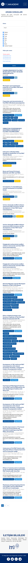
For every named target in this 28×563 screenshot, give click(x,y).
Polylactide (6, 333)
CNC (12, 117)
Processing (14, 120)
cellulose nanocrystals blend (10, 338)
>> (8, 505)
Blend (16, 117)
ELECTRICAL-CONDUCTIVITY (10, 302)
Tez (5, 42)
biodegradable (14, 143)
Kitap (5, 38)
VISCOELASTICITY (7, 310)
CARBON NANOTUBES (17, 299)
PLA (4, 117)
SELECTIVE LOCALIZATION (9, 348)
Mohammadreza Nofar (8, 77)
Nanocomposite (7, 120)
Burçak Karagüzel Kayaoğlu (10, 163)
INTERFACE (13, 358)
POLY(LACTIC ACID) (8, 353)
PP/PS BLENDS (21, 302)
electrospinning (19, 146)
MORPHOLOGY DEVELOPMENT (10, 351)
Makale (6, 32)
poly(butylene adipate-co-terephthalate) (12, 336)
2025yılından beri (7, 57)
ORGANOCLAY (7, 358)
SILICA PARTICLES (7, 299)
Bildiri (5, 44)
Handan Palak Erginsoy (8, 141)
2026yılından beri (7, 55)
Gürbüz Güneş (7, 380)
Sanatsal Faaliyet (8, 46)
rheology (21, 341)
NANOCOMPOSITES (14, 356)
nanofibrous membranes (9, 146)
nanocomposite (7, 341)
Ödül (5, 40)
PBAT (8, 117)
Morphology (21, 120)
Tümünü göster (6, 54)
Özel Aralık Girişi (6, 61)
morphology (15, 341)
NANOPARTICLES (7, 307)
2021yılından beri (7, 59)
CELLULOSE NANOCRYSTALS (10, 343)
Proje (5, 36)
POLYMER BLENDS (7, 346)
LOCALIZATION (7, 304)
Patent (5, 34)
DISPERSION (15, 307)
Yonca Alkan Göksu (8, 216)
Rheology (6, 122)
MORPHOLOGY (15, 304)
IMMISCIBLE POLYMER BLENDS (10, 297)
